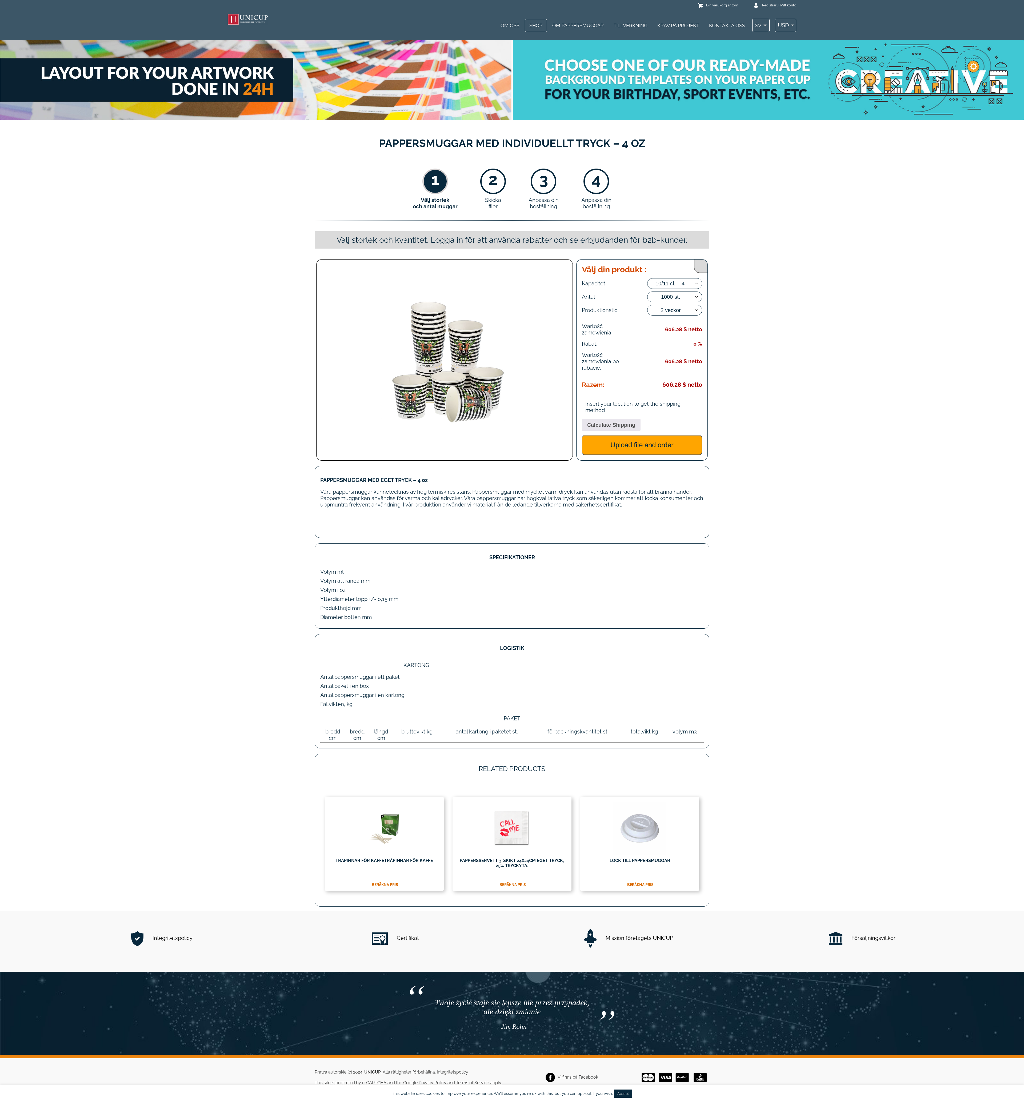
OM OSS (510, 25)
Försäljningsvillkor (872, 938)
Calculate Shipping (611, 425)
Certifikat (407, 938)
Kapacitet (593, 283)
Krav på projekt (678, 25)
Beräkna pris (385, 885)
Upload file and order (642, 445)
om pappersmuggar (578, 25)
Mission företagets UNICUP (638, 938)
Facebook (588, 1077)
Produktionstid (600, 310)
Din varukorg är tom (722, 5)
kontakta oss (727, 25)
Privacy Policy (432, 1082)
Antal (588, 297)
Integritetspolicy (172, 938)
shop (535, 25)
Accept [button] (623, 1094)
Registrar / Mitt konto (779, 5)
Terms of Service (472, 1082)
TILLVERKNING (630, 25)
